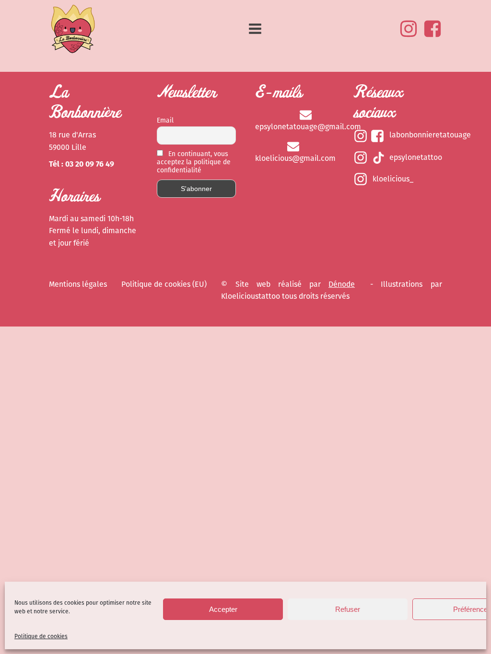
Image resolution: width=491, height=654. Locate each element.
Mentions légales (78, 284)
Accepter (223, 609)
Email (165, 120)
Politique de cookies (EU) (164, 284)
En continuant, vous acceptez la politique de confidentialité (194, 162)
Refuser (347, 609)
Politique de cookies (41, 636)
